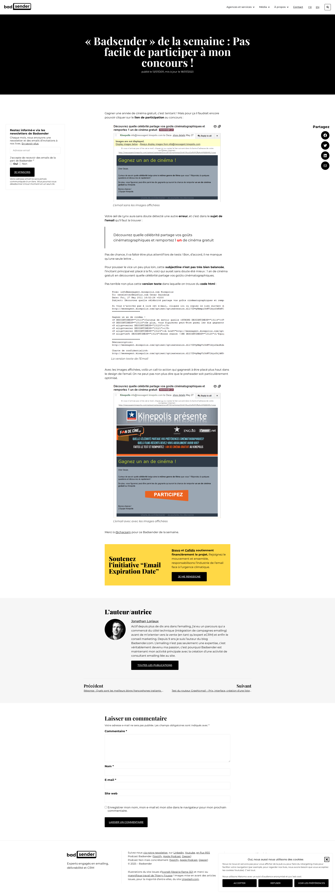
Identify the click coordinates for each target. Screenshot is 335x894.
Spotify (157, 856)
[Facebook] (325, 135)
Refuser (275, 883)
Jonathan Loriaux (145, 621)
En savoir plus (30, 143)
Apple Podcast (172, 856)
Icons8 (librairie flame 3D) (177, 871)
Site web (111, 793)
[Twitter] (325, 145)
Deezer (186, 856)
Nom (109, 766)
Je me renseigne (189, 576)
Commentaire (116, 731)
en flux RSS (203, 852)
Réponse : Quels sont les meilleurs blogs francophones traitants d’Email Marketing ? (123, 690)
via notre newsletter (155, 852)
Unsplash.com (190, 879)
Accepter (239, 883)
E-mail (110, 780)
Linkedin (178, 852)
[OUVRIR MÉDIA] (269, 7)
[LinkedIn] (325, 155)
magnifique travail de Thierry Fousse (150, 875)
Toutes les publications (157, 664)
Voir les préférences (311, 883)
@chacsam (123, 532)
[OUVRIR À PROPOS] (287, 7)
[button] (327, 859)
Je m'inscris (22, 172)
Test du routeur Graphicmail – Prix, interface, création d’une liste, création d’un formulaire (211, 690)
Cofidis (190, 550)
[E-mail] (325, 165)
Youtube (190, 852)
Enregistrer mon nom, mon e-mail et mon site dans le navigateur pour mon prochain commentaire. (167, 809)
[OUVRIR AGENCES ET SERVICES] (253, 7)
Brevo (176, 550)
